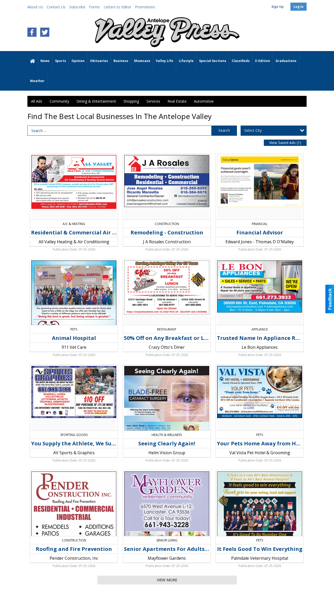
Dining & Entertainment (96, 101)
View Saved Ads (285, 142)
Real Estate (177, 101)
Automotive (204, 101)
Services (153, 101)
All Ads (36, 101)
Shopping (131, 101)
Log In (298, 6)
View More (167, 579)
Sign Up (277, 6)
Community (59, 101)
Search (224, 130)
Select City (253, 130)
